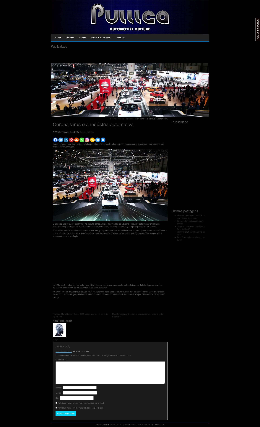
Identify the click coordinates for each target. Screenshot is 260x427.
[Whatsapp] (81, 138)
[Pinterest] (71, 138)
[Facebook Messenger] (103, 138)
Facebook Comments (81, 351)
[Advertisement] (100, 56)
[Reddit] (76, 138)
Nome (59, 387)
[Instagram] (87, 138)
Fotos (83, 37)
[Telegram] (97, 138)
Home (58, 37)
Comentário (61, 359)
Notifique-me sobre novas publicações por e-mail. (81, 407)
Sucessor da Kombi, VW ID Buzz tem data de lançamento (191, 217)
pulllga (70, 132)
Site (57, 398)
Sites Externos (101, 37)
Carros (83, 132)
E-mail (59, 392)
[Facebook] (55, 138)
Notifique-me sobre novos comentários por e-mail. (81, 402)
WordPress (118, 424)
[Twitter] (60, 138)
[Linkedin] (66, 138)
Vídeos (70, 37)
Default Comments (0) (64, 351)
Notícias (90, 132)
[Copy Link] (92, 138)
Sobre (121, 37)
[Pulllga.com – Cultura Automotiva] (52, 35)
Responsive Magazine (140, 424)
